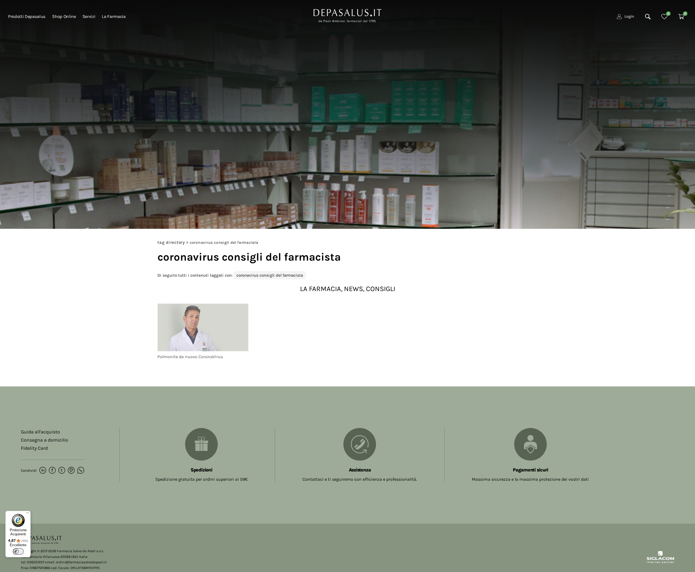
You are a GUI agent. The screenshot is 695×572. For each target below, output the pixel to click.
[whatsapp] (80, 470)
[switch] (18, 551)
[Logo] (347, 15)
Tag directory (171, 242)
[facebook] (52, 470)
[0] (664, 17)
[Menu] (27, 514)
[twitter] (61, 470)
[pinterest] (71, 470)
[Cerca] (647, 16)
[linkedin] (42, 470)
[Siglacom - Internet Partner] (660, 562)
